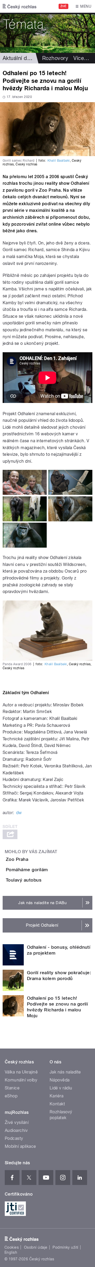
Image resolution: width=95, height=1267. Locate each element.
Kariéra (56, 1095)
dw (19, 812)
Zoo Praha (17, 859)
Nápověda (60, 1080)
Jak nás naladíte (65, 1072)
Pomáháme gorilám (27, 869)
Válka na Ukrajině (21, 1072)
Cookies (11, 1247)
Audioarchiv (16, 1130)
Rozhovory (55, 58)
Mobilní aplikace (20, 1146)
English (10, 1252)
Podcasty (14, 1138)
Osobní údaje (36, 1247)
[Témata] (47, 33)
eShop (11, 1095)
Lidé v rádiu (61, 1087)
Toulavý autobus (23, 880)
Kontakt (57, 1103)
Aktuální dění (18, 58)
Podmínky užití (65, 1247)
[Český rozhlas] (19, 6)
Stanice (12, 1087)
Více (81, 58)
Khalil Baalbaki (59, 160)
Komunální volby (21, 1080)
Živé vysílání (16, 1122)
